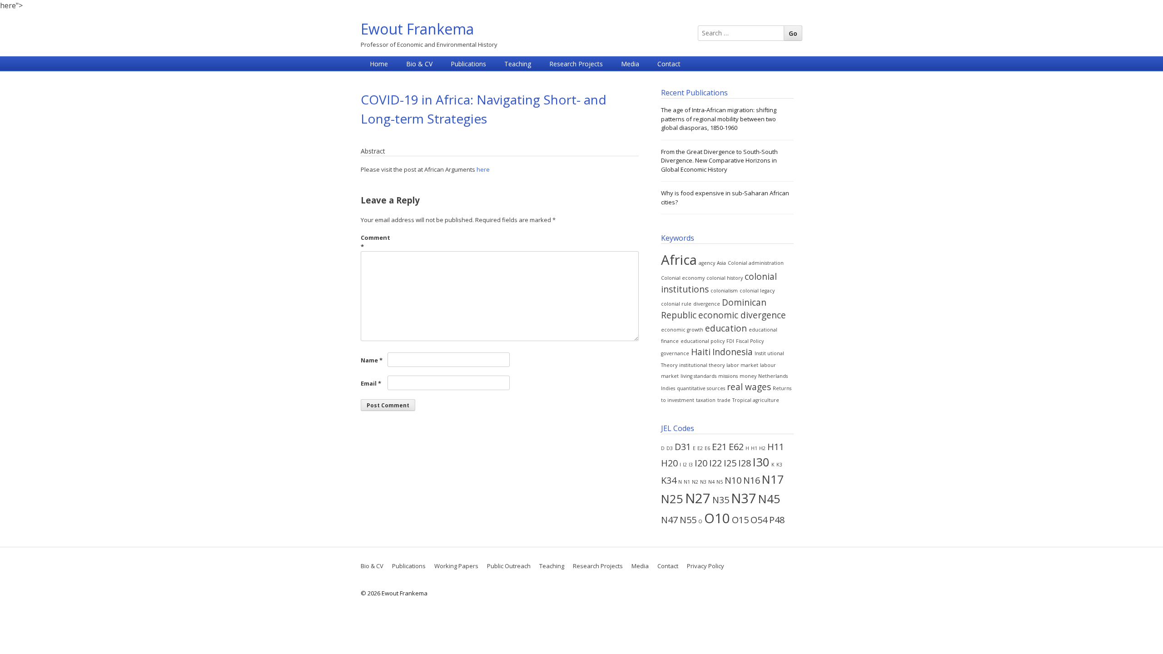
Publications (468, 63)
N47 (669, 520)
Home (379, 63)
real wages (749, 387)
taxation (706, 400)
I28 (744, 463)
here (483, 169)
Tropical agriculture (755, 400)
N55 (688, 520)
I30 (761, 462)
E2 (700, 448)
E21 (719, 447)
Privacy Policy (705, 566)
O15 (740, 520)
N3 (703, 482)
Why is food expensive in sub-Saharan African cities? (725, 197)
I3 (691, 464)
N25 (672, 499)
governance (675, 353)
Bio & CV (419, 63)
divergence (706, 304)
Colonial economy (683, 278)
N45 (769, 499)
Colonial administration (756, 263)
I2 (685, 464)
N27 (698, 498)
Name (372, 360)
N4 (711, 482)
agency (707, 263)
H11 (775, 447)
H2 (762, 448)
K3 (779, 464)
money (748, 376)
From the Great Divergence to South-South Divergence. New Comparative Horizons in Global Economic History (719, 160)
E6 (707, 448)
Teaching (517, 63)
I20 (701, 463)
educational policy (703, 341)
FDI (730, 341)
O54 (758, 520)
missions (728, 376)
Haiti (701, 352)
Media (630, 63)
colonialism (724, 290)
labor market (742, 365)
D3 (669, 448)
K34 (668, 480)
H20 (669, 463)
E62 (736, 447)
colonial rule (676, 304)
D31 (683, 447)
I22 (715, 463)
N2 (695, 482)
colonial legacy (757, 290)
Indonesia (732, 352)
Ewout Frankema (417, 29)
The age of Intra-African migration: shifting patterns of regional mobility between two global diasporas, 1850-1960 (718, 119)
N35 (720, 500)
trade (724, 400)
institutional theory (702, 365)
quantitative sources (701, 388)
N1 (687, 482)
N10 (733, 480)
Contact (669, 63)
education (726, 328)
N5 (719, 482)
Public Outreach (509, 566)
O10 (717, 518)
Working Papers (456, 566)
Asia (721, 263)
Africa (679, 260)
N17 (773, 479)
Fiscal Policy (750, 341)
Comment (373, 242)
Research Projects (576, 63)
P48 (777, 520)
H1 (754, 448)
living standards (698, 376)
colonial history (724, 278)
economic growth (682, 330)
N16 (751, 480)
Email (371, 383)
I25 (730, 463)
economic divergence (742, 315)
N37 (743, 498)
